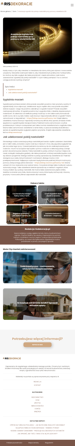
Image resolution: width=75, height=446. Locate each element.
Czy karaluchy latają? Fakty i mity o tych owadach (21, 195)
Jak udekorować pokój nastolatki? (22, 92)
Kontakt (37, 385)
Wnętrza (37, 411)
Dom (15, 11)
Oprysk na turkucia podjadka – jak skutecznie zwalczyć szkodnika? (37, 425)
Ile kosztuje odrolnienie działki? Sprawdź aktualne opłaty (37, 304)
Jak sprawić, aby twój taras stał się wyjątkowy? (37, 434)
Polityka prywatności (14, 443)
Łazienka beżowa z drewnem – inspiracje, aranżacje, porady (53, 215)
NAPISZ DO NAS (37, 345)
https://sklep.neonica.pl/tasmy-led (41, 118)
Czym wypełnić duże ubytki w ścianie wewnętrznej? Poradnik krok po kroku (53, 195)
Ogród (37, 409)
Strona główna (5, 11)
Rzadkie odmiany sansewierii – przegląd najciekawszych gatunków (37, 431)
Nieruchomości (37, 406)
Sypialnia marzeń (15, 89)
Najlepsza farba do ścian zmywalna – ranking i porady (37, 428)
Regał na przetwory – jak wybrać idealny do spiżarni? (21, 215)
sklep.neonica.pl (15, 132)
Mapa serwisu (33, 443)
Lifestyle (37, 403)
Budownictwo (37, 397)
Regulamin (49, 443)
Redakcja (37, 382)
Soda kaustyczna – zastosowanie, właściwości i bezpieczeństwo (37, 267)
